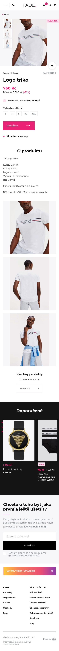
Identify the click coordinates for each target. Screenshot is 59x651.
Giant (53, 639)
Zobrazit (25, 388)
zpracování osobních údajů (23, 555)
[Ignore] (29, 557)
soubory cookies (11, 644)
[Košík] (55, 5)
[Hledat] (13, 5)
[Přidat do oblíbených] (52, 65)
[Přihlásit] (50, 5)
